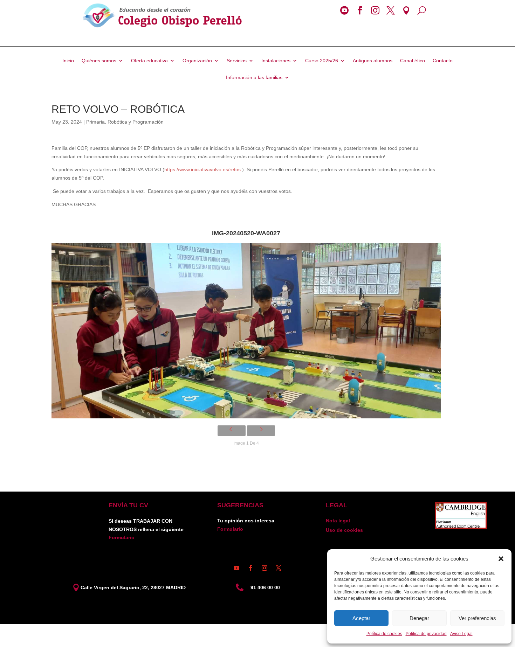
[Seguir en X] (278, 567)
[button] (500, 558)
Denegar (419, 618)
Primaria (95, 122)
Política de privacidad (426, 633)
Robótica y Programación (136, 122)
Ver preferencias (477, 618)
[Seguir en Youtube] (236, 567)
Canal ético (412, 60)
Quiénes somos (99, 60)
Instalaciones (275, 60)
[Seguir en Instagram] (264, 567)
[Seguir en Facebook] (250, 567)
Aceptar (361, 618)
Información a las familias (254, 77)
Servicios (237, 60)
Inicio (68, 60)
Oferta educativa (149, 60)
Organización (197, 60)
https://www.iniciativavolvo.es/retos (202, 169)
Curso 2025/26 (321, 60)
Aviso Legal (461, 633)
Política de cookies (384, 633)
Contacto (443, 60)
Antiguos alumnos (372, 60)
